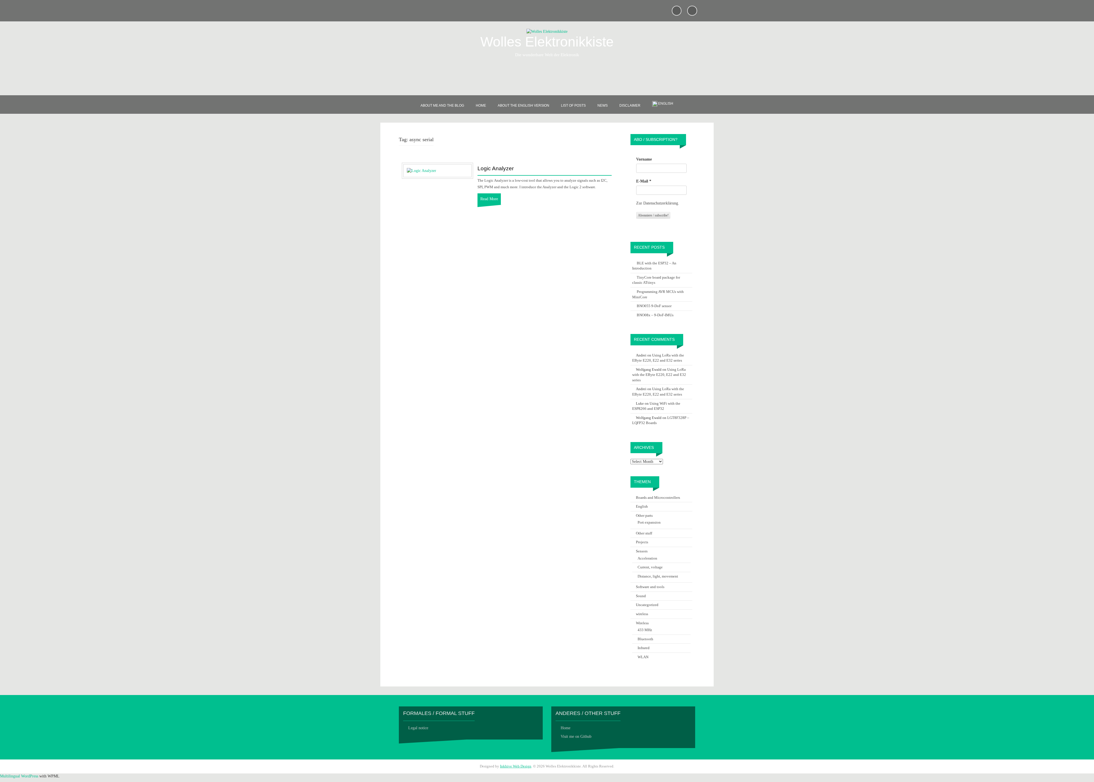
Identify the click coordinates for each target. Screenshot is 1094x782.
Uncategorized (647, 605)
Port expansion (649, 522)
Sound (641, 596)
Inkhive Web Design (515, 766)
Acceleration (647, 558)
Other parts (644, 515)
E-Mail (643, 181)
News (602, 106)
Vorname (644, 159)
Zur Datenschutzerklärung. (657, 203)
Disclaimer (629, 106)
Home (481, 106)
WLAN (643, 657)
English (642, 506)
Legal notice (418, 728)
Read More (489, 199)
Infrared (644, 648)
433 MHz (645, 630)
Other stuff (644, 533)
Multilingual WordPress (19, 776)
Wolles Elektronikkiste (547, 41)
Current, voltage (650, 567)
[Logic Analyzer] (421, 170)
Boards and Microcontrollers (658, 497)
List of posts (573, 106)
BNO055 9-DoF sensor (654, 306)
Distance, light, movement (658, 576)
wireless (642, 614)
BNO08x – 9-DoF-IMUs (655, 315)
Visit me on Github (576, 736)
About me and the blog (442, 106)
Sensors (642, 551)
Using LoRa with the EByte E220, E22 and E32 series (659, 374)
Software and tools (650, 587)
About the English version (523, 106)
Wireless (642, 623)
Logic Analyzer (495, 168)
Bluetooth (645, 639)
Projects (642, 542)
